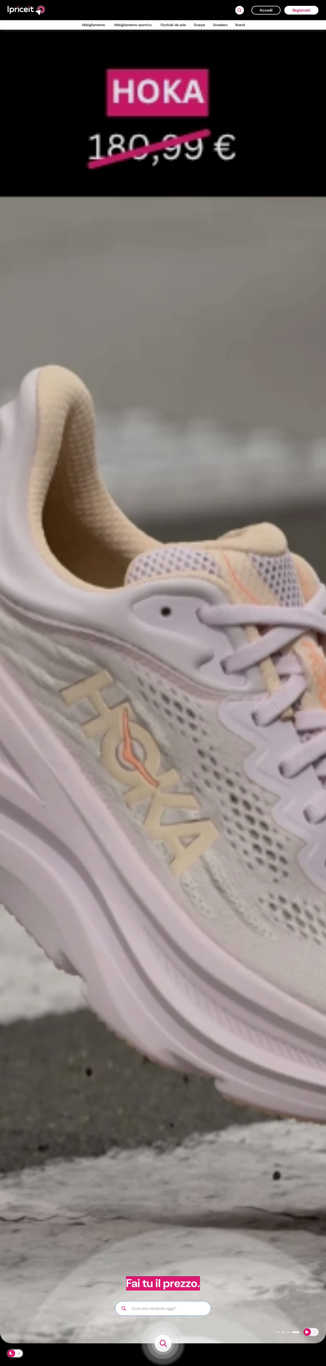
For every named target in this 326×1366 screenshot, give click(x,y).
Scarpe (199, 25)
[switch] (15, 1353)
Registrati (301, 10)
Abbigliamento (93, 25)
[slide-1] (283, 1332)
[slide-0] (278, 1332)
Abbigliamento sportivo (133, 25)
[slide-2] (289, 1332)
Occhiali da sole (173, 25)
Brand (240, 25)
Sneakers (220, 25)
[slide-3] (296, 1332)
